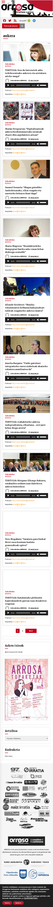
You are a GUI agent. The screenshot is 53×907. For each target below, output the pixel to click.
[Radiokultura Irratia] (12, 813)
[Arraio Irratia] (18, 776)
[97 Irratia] (16, 770)
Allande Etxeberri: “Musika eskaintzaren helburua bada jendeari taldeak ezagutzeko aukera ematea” (24, 307)
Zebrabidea (10, 64)
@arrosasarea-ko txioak (14, 652)
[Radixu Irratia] (29, 813)
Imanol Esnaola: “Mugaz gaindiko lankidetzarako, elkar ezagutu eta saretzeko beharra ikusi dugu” (23, 190)
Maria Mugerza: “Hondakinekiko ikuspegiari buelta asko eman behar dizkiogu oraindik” (24, 249)
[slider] (43, 85)
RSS (19, 94)
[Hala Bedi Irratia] (29, 794)
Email (15, 94)
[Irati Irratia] (43, 794)
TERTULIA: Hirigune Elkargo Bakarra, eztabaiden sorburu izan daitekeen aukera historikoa (25, 483)
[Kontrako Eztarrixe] (46, 801)
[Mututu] (38, 85)
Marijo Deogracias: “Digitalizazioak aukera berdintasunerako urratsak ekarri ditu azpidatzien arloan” (24, 132)
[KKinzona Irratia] (31, 801)
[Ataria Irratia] (36, 776)
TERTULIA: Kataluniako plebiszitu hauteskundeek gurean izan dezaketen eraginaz (26, 600)
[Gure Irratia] (12, 794)
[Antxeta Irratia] (34, 770)
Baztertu (18, 903)
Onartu (7, 903)
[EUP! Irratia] (42, 788)
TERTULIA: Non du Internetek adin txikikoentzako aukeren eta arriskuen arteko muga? (25, 73)
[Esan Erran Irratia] (28, 788)
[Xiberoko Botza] (23, 819)
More (24, 94)
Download (31, 90)
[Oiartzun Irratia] (41, 807)
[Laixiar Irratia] (6, 807)
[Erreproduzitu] (8, 85)
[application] (26, 85)
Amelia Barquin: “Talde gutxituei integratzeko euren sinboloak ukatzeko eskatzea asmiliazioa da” (26, 366)
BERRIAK (8, 66)
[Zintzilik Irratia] (26, 826)
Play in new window (19, 90)
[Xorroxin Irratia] (39, 819)
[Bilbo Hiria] (31, 782)
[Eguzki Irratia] (13, 788)
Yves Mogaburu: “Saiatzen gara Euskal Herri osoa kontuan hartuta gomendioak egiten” (25, 542)
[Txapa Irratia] (11, 819)
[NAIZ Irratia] (20, 807)
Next (31, 631)
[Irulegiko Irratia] (11, 801)
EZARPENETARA (30, 898)
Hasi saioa (8, 756)
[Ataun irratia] (14, 782)
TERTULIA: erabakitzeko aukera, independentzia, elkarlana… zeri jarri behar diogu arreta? (25, 425)
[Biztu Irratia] (43, 782)
